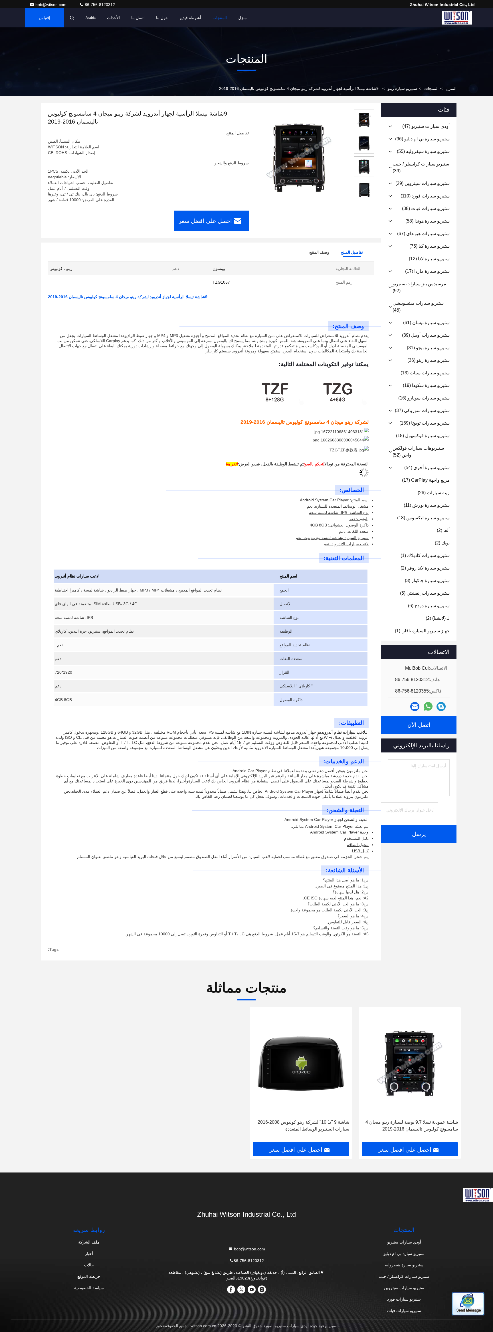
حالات (89, 1265)
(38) (426, 208)
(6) (429, 605)
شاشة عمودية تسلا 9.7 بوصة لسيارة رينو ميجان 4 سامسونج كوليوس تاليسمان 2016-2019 (411, 1125)
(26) (434, 492)
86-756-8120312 (99, 4)
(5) (425, 593)
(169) (424, 423)
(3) (427, 580)
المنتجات (220, 17)
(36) (428, 360)
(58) (427, 221)
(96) (422, 138)
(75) (429, 246)
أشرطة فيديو (190, 17)
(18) (423, 435)
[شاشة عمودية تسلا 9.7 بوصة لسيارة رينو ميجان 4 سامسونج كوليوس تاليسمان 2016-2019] (410, 1063)
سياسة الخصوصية (89, 1287)
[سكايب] (441, 706)
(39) (421, 167)
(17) (427, 271)
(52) (418, 451)
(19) (426, 385)
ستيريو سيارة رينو (402, 88)
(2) (443, 530)
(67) (423, 233)
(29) (422, 183)
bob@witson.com (51, 4)
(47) (426, 126)
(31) (428, 347)
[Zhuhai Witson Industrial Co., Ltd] (457, 18)
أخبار (89, 1253)
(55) (423, 151)
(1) (425, 555)
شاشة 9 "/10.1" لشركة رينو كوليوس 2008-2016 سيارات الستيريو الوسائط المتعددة (303, 1125)
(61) (426, 322)
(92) (419, 287)
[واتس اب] (428, 706)
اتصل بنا (138, 17)
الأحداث (113, 17)
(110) (425, 195)
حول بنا (162, 17)
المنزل (451, 88)
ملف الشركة (89, 1242)
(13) (425, 372)
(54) (427, 467)
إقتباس (44, 17)
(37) (422, 410)
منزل (242, 17)
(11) (427, 505)
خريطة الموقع (88, 1276)
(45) (418, 306)
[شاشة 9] (301, 1063)
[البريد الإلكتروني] (415, 706)
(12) (429, 258)
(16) (424, 397)
